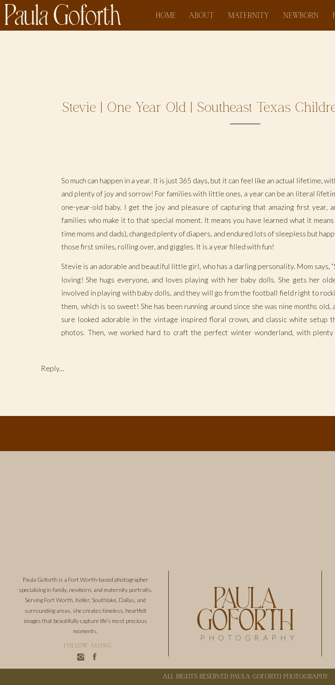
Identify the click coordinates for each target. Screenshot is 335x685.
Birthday (207, 154)
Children (241, 154)
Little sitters (284, 154)
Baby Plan (171, 154)
